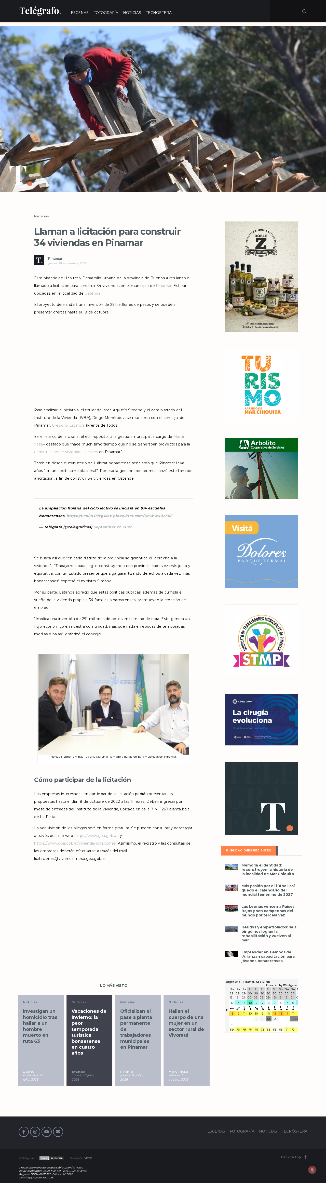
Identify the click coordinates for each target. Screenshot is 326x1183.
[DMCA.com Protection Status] (51, 1158)
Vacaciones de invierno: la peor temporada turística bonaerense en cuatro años (43, 1032)
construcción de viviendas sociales (66, 452)
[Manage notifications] (312, 1170)
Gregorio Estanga (68, 425)
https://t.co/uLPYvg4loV (89, 516)
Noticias (41, 216)
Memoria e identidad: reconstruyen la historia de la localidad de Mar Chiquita (267, 869)
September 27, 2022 (112, 527)
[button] (163, 109)
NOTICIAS (132, 12)
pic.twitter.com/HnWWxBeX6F (142, 516)
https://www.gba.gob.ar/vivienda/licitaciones (75, 843)
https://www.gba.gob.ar (96, 835)
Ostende (92, 293)
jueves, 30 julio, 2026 (37, 1077)
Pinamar (55, 258)
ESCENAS (80, 12)
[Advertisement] (113, 359)
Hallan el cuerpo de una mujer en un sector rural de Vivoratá (140, 1023)
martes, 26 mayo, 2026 (180, 1077)
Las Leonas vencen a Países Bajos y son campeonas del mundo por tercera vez (267, 910)
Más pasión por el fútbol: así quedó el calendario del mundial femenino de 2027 (267, 890)
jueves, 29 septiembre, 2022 (67, 263)
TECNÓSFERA (159, 12)
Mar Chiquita (132, 1071)
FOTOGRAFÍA (105, 12)
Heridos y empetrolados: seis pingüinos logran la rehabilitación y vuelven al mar (268, 933)
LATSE (88, 1158)
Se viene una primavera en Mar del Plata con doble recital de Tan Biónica (188, 1026)
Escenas (178, 1002)
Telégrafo (32, 1071)
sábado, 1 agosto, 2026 (133, 1077)
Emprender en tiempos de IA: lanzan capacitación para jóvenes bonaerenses (267, 956)
